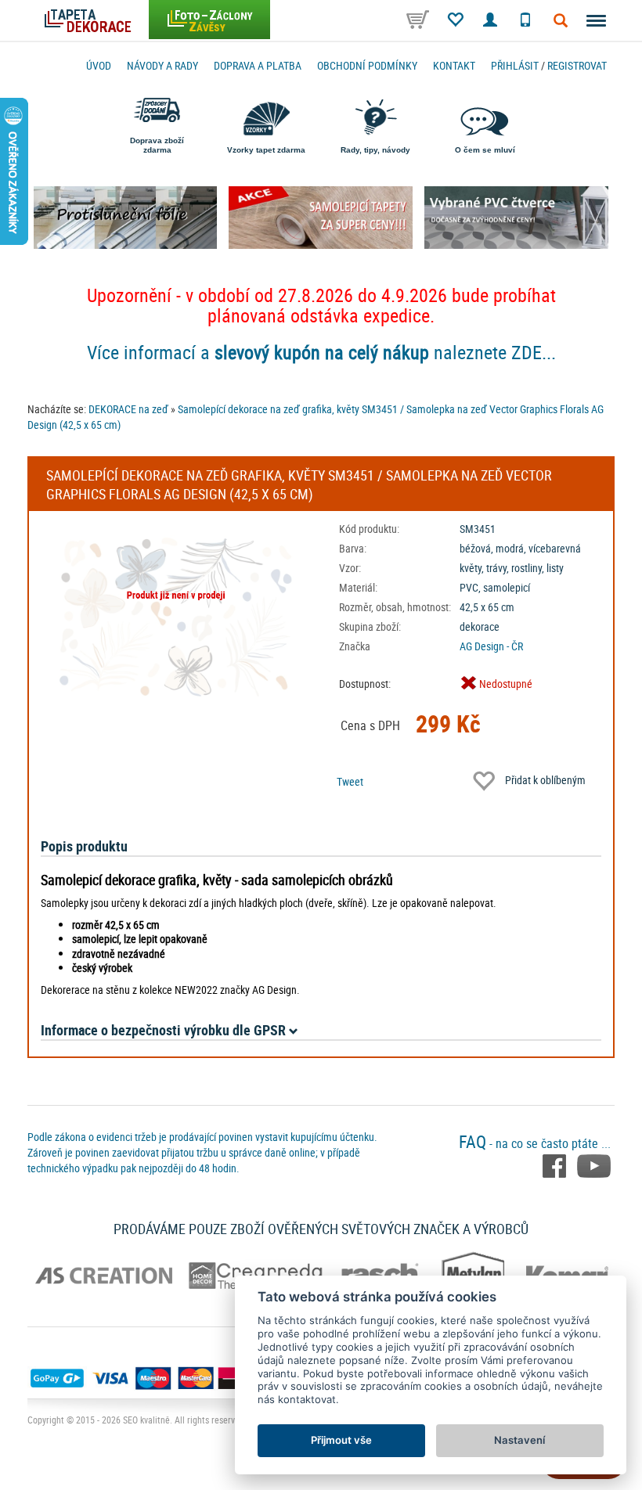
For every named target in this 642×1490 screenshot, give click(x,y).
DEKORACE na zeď (128, 408)
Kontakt (454, 65)
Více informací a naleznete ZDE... (321, 352)
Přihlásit (515, 65)
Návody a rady (162, 65)
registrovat (577, 65)
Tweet (350, 781)
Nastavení (519, 1440)
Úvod (98, 65)
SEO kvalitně (146, 1419)
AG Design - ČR (491, 646)
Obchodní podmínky (367, 65)
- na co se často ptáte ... (535, 1143)
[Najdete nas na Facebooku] (556, 1164)
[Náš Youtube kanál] (594, 1164)
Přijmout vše (341, 1440)
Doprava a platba (257, 65)
